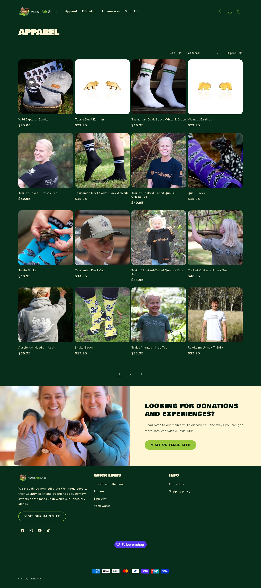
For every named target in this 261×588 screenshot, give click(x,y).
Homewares (102, 506)
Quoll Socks (196, 193)
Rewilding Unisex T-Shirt (205, 348)
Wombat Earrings (200, 119)
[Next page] (141, 374)
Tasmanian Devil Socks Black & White (102, 193)
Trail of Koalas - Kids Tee (149, 348)
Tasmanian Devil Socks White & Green (158, 119)
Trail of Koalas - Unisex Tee (208, 270)
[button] (221, 11)
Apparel (99, 491)
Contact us (176, 484)
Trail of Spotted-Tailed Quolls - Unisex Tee (153, 195)
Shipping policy (179, 491)
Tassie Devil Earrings (90, 119)
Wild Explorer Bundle (33, 119)
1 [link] (119, 374)
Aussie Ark (35, 578)
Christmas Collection (108, 484)
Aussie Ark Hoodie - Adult (36, 348)
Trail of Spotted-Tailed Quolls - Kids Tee (157, 272)
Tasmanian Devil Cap (90, 270)
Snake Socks (84, 348)
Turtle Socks (27, 270)
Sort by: (175, 53)
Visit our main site (170, 445)
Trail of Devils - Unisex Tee (38, 193)
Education (100, 499)
